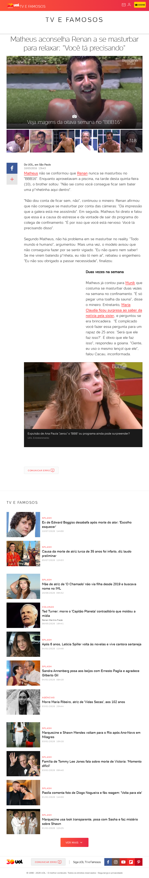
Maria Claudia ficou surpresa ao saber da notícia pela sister (114, 310)
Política (65, 17)
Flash (22, 17)
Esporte (121, 17)
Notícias (51, 17)
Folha (108, 17)
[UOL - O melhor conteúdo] (13, 5)
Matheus (31, 173)
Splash (135, 17)
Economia (94, 17)
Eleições (36, 17)
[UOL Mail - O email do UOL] (124, 5)
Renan (82, 173)
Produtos (8, 17)
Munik (130, 283)
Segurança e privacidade (109, 873)
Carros (79, 17)
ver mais (72, 842)
